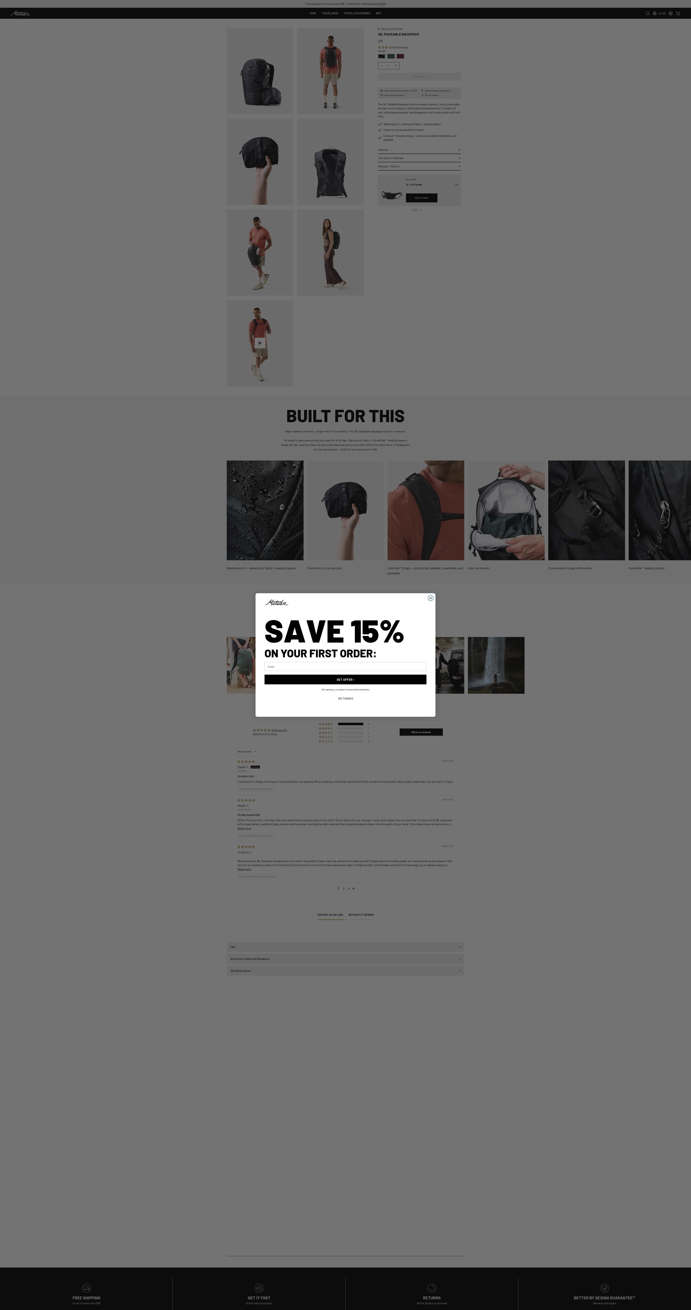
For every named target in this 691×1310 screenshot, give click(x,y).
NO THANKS (345, 698)
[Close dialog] (430, 598)
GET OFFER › (345, 679)
